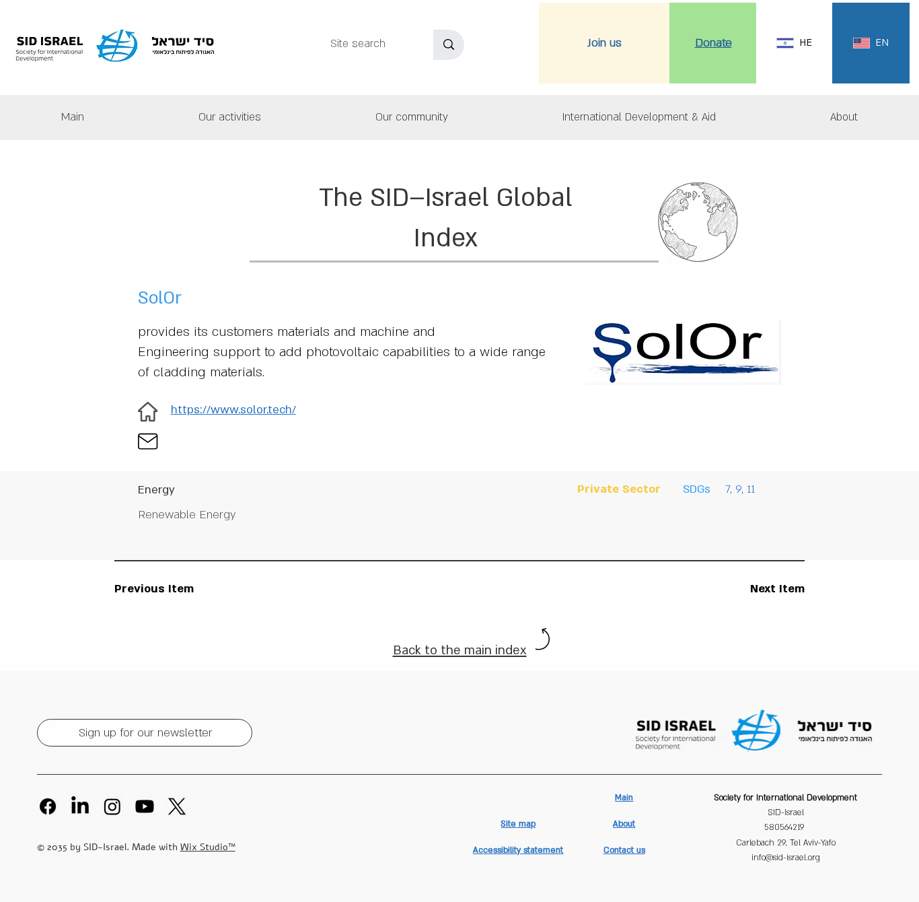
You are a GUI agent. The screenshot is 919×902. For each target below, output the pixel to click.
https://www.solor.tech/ (233, 409)
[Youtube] (144, 806)
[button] (844, 117)
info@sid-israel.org (785, 857)
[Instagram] (112, 806)
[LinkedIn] (80, 806)
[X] (177, 806)
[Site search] (448, 45)
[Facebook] (48, 806)
